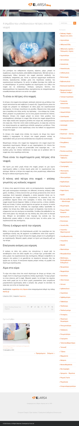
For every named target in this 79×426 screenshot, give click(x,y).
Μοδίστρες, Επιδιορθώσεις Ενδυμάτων (65, 260)
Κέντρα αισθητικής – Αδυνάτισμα (67, 200)
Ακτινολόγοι (64, 60)
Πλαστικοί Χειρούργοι (64, 320)
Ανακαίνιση (64, 64)
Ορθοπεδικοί (64, 289)
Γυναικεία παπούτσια (64, 102)
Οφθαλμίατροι (65, 297)
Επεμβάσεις (64, 142)
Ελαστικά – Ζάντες (67, 134)
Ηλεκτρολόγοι (65, 177)
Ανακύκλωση (64, 68)
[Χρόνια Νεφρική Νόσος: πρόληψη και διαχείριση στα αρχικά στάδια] (16, 333)
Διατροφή (63, 125)
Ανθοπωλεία (64, 73)
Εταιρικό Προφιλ (23, 412)
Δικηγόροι (64, 129)
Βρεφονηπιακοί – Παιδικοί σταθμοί (66, 91)
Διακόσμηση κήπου (67, 121)
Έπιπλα (63, 147)
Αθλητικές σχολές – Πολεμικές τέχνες (67, 50)
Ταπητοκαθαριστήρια (67, 343)
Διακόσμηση (64, 116)
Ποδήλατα (63, 330)
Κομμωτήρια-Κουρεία (64, 211)
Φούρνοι (63, 360)
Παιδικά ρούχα (65, 310)
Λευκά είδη (64, 225)
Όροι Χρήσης (33, 412)
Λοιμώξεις (64, 241)
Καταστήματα (65, 186)
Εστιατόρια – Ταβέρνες (65, 157)
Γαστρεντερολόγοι (66, 97)
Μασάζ (62, 245)
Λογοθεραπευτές (66, 236)
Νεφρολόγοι (22, 296)
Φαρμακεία (64, 356)
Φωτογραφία (64, 369)
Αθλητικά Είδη (65, 44)
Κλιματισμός (64, 206)
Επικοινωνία (57, 412)
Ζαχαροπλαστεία (66, 162)
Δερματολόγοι (65, 112)
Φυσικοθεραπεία (66, 365)
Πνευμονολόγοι (65, 326)
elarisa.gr (6, 292)
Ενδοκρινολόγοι (65, 138)
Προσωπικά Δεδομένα (46, 412)
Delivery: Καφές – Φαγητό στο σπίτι (66, 35)
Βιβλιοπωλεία (65, 81)
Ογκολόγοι (64, 276)
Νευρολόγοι (64, 267)
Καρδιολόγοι (64, 182)
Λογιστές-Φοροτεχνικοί (65, 231)
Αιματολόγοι (64, 55)
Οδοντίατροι (64, 280)
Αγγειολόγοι (64, 40)
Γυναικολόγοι (65, 108)
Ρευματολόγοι (65, 334)
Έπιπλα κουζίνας (66, 151)
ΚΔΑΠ (62, 195)
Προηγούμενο (40, 353)
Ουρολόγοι (64, 293)
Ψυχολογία (64, 382)
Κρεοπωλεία (64, 217)
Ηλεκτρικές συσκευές (64, 172)
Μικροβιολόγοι (65, 254)
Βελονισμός (64, 77)
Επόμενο (50, 353)
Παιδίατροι (64, 306)
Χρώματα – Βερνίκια (67, 373)
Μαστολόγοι (64, 249)
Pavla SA (31, 423)
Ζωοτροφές (64, 166)
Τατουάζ (63, 347)
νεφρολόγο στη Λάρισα (20, 289)
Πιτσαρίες (64, 315)
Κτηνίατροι (64, 221)
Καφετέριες (64, 190)
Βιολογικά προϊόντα (67, 86)
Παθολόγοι (64, 302)
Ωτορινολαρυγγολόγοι (67, 386)
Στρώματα (64, 339)
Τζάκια (62, 352)
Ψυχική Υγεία (65, 378)
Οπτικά (62, 284)
